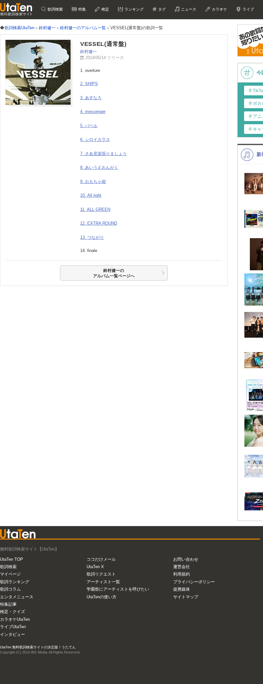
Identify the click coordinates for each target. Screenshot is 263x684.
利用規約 (181, 574)
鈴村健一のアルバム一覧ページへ (114, 273)
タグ (161, 9)
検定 (104, 9)
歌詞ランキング (14, 581)
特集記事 (8, 604)
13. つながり (92, 237)
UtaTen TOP (11, 559)
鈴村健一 (88, 51)
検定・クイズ (12, 611)
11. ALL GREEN (95, 209)
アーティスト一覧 (103, 581)
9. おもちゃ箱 (93, 181)
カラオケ (219, 9)
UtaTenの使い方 (101, 596)
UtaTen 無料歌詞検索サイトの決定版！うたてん (38, 647)
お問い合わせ (185, 559)
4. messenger (93, 111)
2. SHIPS (89, 83)
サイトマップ (185, 596)
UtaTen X (95, 566)
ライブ (248, 9)
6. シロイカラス (95, 139)
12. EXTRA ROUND (98, 223)
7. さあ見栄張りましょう (103, 153)
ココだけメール (101, 559)
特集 (81, 9)
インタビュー (12, 634)
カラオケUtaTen (15, 619)
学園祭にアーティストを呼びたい (118, 589)
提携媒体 (181, 589)
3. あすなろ (91, 97)
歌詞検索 (55, 9)
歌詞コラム (10, 589)
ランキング (133, 9)
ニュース (188, 9)
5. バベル (89, 125)
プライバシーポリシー (194, 581)
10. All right (90, 195)
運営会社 (181, 566)
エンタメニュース (16, 596)
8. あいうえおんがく (99, 167)
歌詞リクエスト (101, 574)
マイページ (10, 574)
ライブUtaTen (13, 626)
